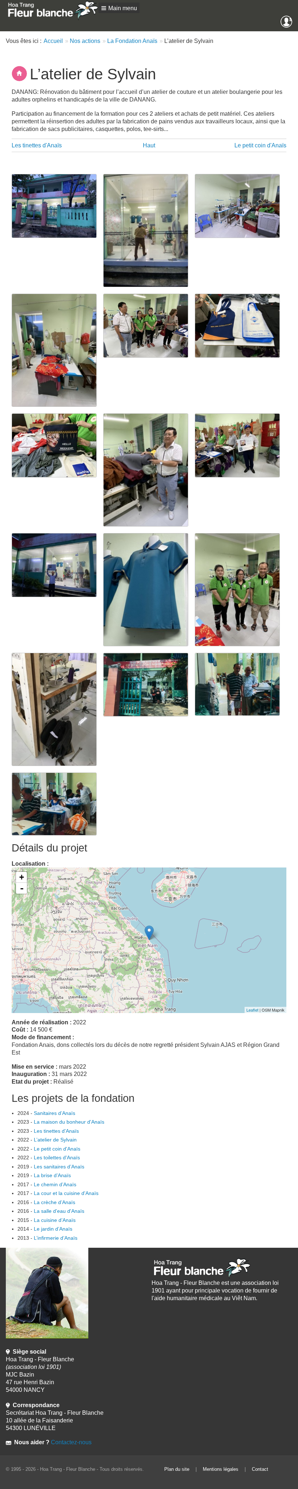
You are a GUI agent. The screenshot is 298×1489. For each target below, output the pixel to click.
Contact (260, 1469)
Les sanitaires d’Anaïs (59, 1167)
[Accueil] (52, 10)
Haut (149, 145)
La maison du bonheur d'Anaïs (69, 1122)
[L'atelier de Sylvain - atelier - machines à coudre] (240, 205)
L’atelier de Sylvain (55, 1140)
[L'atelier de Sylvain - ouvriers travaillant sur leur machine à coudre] (57, 804)
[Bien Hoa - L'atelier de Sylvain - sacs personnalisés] (57, 445)
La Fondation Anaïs (132, 41)
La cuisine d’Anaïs (55, 1220)
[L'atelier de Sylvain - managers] (240, 683)
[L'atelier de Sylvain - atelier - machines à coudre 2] (57, 350)
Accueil (53, 41)
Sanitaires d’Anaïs (54, 1113)
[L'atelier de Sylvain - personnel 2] (240, 589)
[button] (119, 8)
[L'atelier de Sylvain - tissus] (149, 469)
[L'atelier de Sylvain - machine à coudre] (57, 709)
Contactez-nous (70, 1442)
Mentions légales (220, 1469)
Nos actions (85, 41)
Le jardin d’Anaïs (53, 1229)
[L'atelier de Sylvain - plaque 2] (57, 564)
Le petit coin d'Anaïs (260, 145)
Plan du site (176, 1469)
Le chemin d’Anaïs (55, 1184)
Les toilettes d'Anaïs (57, 1157)
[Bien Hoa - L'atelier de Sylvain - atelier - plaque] (240, 445)
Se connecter (290, 19)
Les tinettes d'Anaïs (37, 145)
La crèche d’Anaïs (54, 1202)
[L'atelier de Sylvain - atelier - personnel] (149, 325)
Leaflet (252, 1010)
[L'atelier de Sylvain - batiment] (57, 205)
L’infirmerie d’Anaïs (55, 1238)
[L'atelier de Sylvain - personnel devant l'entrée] (149, 684)
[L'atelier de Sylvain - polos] (149, 589)
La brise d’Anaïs (52, 1175)
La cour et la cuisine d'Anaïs (66, 1193)
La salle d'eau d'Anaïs (59, 1211)
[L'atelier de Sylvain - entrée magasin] (149, 230)
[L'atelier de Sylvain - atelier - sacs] (240, 325)
